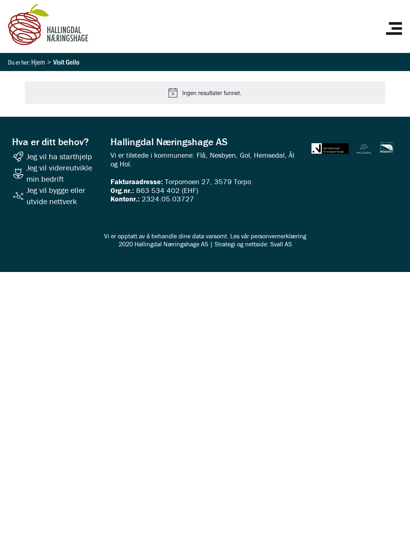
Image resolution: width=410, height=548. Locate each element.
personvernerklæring (278, 236)
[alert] (205, 92)
